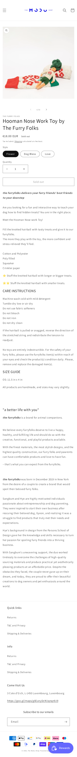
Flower (10, 154)
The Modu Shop (34, 751)
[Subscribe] (66, 722)
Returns (11, 617)
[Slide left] (31, 109)
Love (48, 154)
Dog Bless (30, 154)
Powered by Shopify (47, 751)
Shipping (18, 141)
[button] (4, 10)
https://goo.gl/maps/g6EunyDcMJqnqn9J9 (32, 700)
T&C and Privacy (16, 625)
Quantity (7, 161)
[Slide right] (46, 109)
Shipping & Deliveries (19, 633)
